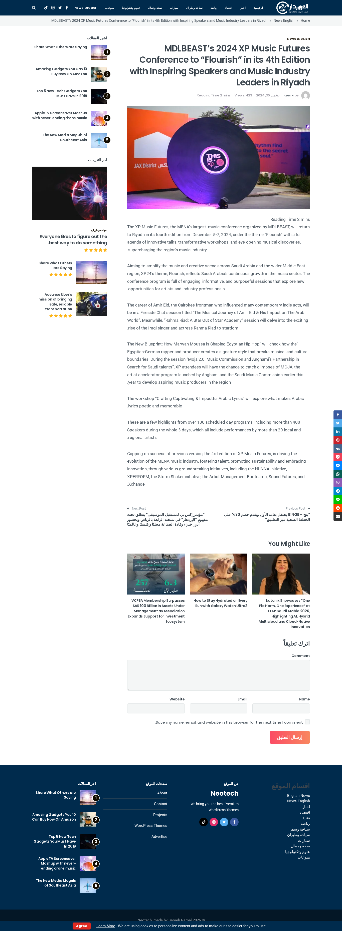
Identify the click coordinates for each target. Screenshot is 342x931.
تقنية (306, 818)
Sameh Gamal (180, 920)
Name (304, 699)
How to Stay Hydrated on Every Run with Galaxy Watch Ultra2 (220, 603)
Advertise (159, 836)
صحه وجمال (155, 8)
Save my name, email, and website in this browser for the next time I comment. (229, 722)
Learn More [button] (105, 926)
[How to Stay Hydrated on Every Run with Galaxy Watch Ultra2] (218, 574)
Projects (160, 815)
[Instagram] (53, 8)
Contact (160, 804)
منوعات (109, 8)
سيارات (174, 8)
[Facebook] (67, 8)
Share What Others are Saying (60, 46)
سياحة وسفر (300, 829)
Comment (300, 655)
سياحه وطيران (194, 8)
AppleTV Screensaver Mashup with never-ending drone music (59, 115)
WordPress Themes (150, 825)
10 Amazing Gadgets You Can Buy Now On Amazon (61, 71)
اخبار (243, 8)
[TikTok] (46, 8)
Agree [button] (81, 926)
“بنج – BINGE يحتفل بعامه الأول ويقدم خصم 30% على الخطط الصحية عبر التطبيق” (267, 517)
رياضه (214, 8)
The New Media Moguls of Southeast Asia (65, 137)
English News (298, 795)
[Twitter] (60, 8)
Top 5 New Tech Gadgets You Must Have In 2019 (61, 93)
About (162, 793)
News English (86, 8)
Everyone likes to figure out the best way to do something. (73, 239)
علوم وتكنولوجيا (131, 8)
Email (242, 699)
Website (177, 699)
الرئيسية (258, 8)
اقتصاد (228, 8)
